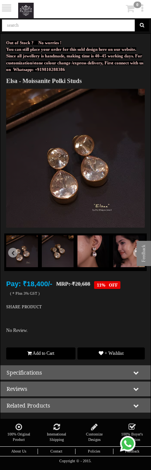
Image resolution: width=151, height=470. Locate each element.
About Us (18, 451)
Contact (56, 451)
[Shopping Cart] (118, 10)
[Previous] (16, 263)
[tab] (119, 9)
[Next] (134, 263)
